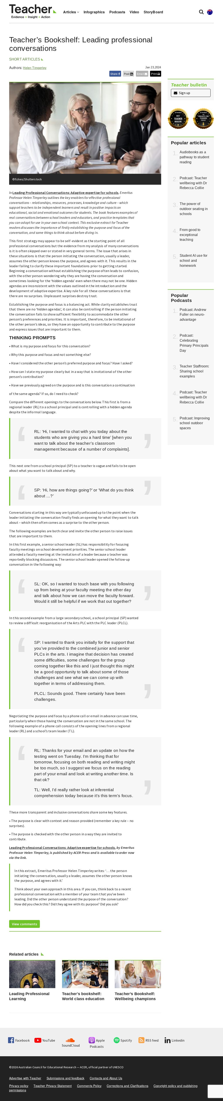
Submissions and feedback (65, 1078)
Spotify (126, 1040)
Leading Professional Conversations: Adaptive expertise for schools (65, 192)
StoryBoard (153, 11)
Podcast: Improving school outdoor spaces (195, 423)
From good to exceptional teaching (190, 235)
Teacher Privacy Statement (53, 1086)
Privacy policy (18, 1086)
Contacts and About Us (106, 1078)
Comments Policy (89, 1086)
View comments (24, 924)
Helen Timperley (34, 67)
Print (154, 74)
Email (141, 74)
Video (134, 11)
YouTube (48, 1040)
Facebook (22, 1040)
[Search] (201, 11)
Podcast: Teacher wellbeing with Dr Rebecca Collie (193, 183)
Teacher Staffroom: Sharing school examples (194, 371)
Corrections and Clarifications (127, 1086)
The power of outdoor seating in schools (194, 209)
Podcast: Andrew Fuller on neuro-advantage (193, 315)
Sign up (184, 93)
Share (114, 74)
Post (127, 74)
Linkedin (178, 1040)
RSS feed (152, 1040)
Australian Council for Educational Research (47, 1067)
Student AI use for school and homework (194, 260)
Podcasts (117, 11)
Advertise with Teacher (25, 1078)
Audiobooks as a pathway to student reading (194, 157)
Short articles (24, 59)
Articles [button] (70, 11)
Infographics (94, 11)
